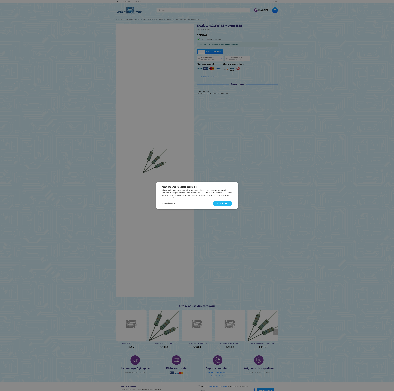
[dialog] (197, 195)
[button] (169, 203)
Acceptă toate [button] (222, 203)
